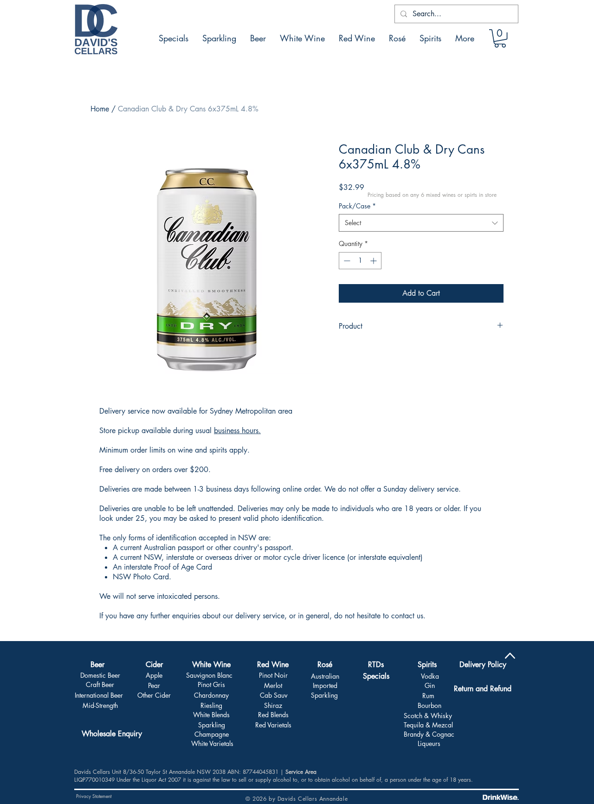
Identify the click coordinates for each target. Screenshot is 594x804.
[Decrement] (346, 261)
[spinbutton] (360, 261)
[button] (500, 38)
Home (99, 109)
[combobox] (421, 223)
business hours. (237, 430)
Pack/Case (357, 205)
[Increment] (374, 261)
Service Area (300, 772)
